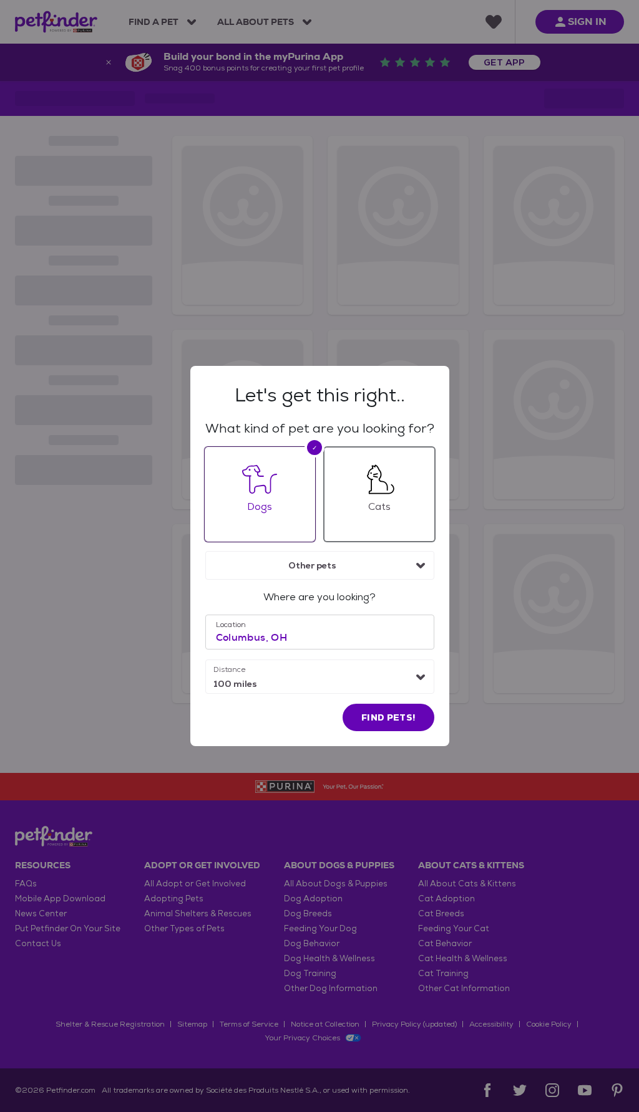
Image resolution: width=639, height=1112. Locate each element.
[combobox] (319, 565)
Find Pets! (388, 717)
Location (231, 625)
